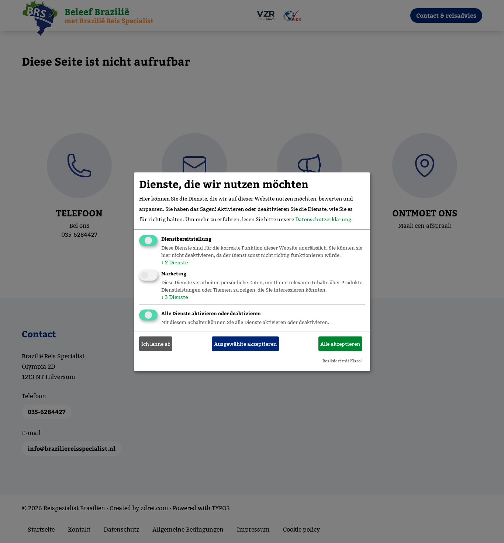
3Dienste (174, 296)
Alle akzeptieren (340, 344)
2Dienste (174, 262)
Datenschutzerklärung (323, 219)
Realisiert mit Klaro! (342, 360)
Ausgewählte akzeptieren (245, 344)
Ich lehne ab (155, 344)
